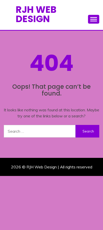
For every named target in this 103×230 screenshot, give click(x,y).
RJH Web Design (36, 14)
